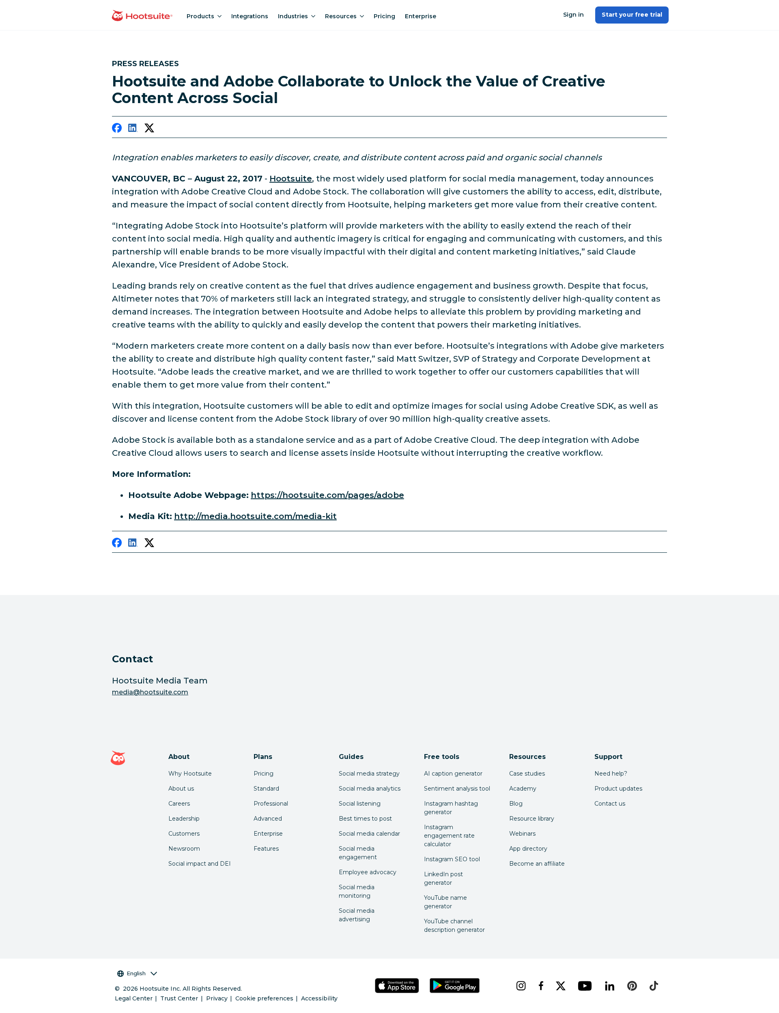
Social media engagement (358, 853)
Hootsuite (290, 178)
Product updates (618, 788)
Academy (522, 788)
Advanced (268, 818)
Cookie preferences (264, 998)
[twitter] (149, 129)
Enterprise (420, 16)
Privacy (217, 998)
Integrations (249, 16)
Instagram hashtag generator (451, 808)
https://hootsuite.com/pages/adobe (327, 495)
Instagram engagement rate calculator (449, 835)
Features (266, 848)
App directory (528, 848)
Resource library (531, 818)
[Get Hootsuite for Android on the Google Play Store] (454, 985)
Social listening (360, 803)
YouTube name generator (445, 902)
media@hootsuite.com (150, 692)
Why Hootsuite (190, 773)
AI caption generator (453, 773)
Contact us (609, 803)
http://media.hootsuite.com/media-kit (255, 516)
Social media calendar (369, 833)
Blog (516, 803)
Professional (271, 803)
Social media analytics (369, 788)
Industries (293, 16)
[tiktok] (653, 986)
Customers (184, 833)
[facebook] (117, 129)
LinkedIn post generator (443, 878)
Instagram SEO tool (452, 859)
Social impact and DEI (199, 863)
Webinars (522, 833)
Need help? (610, 773)
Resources (341, 16)
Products (200, 16)
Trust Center (179, 998)
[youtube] (584, 986)
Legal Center (134, 998)
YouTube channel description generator (454, 925)
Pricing (384, 16)
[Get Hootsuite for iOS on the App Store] (397, 985)
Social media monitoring (356, 891)
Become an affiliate (537, 863)
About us (181, 788)
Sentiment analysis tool (457, 788)
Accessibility (319, 998)
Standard (266, 788)
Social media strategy (369, 773)
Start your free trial (632, 14)
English (136, 973)
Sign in (573, 14)
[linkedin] (133, 129)
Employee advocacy (367, 872)
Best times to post (365, 818)
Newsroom (184, 848)
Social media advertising (356, 915)
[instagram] (521, 986)
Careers (179, 803)
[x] (560, 986)
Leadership (184, 818)
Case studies (527, 773)
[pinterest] (632, 986)
